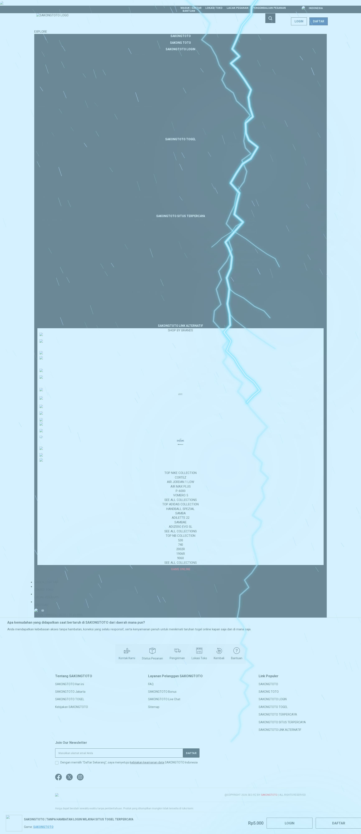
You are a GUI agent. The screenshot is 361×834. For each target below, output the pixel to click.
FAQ (151, 684)
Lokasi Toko (213, 7)
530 (180, 540)
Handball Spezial (180, 509)
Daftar (318, 21)
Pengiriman (177, 658)
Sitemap (153, 706)
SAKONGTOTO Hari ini (69, 684)
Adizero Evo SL (180, 527)
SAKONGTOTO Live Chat (164, 699)
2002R (180, 549)
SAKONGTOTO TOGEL (69, 699)
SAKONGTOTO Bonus (162, 691)
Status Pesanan (152, 658)
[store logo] (52, 21)
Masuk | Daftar (191, 7)
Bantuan (189, 10)
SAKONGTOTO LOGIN (273, 699)
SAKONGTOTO (268, 684)
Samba (180, 513)
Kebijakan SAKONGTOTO (71, 706)
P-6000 (181, 491)
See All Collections (180, 500)
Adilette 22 (180, 518)
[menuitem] (180, 36)
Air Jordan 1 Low (180, 482)
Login (299, 21)
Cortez (180, 477)
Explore (40, 31)
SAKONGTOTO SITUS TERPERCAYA (282, 722)
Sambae (180, 522)
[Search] (270, 18)
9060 (180, 558)
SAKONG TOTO (269, 691)
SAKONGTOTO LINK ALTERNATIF (280, 729)
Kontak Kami (127, 658)
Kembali (219, 658)
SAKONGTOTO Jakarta (70, 691)
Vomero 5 (180, 495)
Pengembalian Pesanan (269, 7)
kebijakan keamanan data (147, 762)
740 (180, 545)
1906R (180, 554)
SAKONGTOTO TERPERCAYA (278, 714)
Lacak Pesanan (237, 7)
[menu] (180, 302)
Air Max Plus (180, 486)
